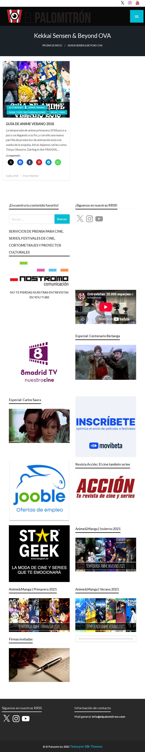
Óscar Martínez (31, 175)
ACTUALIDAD (16, 107)
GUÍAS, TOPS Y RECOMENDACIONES (27, 112)
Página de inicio (52, 45)
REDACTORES (58, 112)
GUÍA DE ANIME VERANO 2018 (30, 124)
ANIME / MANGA (37, 107)
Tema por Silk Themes (86, 746)
